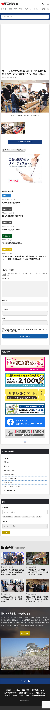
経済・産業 (8, 249)
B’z (33, 516)
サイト (4, 318)
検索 (5, 532)
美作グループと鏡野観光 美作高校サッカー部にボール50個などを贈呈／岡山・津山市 (12, 572)
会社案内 (6, 462)
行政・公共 (8, 236)
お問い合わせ (8, 482)
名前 (4, 300)
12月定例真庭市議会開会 (12, 243)
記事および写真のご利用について (14, 486)
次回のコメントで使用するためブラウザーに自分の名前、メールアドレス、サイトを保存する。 (24, 330)
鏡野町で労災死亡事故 (11, 229)
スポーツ (28, 9)
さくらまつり (26, 516)
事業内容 (6, 466)
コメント (6, 278)
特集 (10, 9)
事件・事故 (18, 9)
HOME (3, 9)
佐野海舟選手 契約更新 (11, 203)
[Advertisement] (25, 37)
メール (5, 309)
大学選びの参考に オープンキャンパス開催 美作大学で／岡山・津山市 (12, 599)
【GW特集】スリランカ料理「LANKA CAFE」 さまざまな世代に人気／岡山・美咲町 (37, 572)
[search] (46, 17)
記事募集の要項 (9, 474)
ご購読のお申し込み (10, 478)
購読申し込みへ (25, 633)
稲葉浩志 (17, 516)
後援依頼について (9, 470)
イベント (36, 9)
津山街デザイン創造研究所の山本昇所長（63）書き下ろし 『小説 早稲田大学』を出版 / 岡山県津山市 (24, 257)
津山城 (38, 516)
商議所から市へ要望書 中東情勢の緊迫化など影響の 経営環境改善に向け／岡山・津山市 (37, 599)
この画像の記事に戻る (25, 142)
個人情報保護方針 (9, 490)
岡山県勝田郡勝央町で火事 (12, 216)
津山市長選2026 (7, 516)
